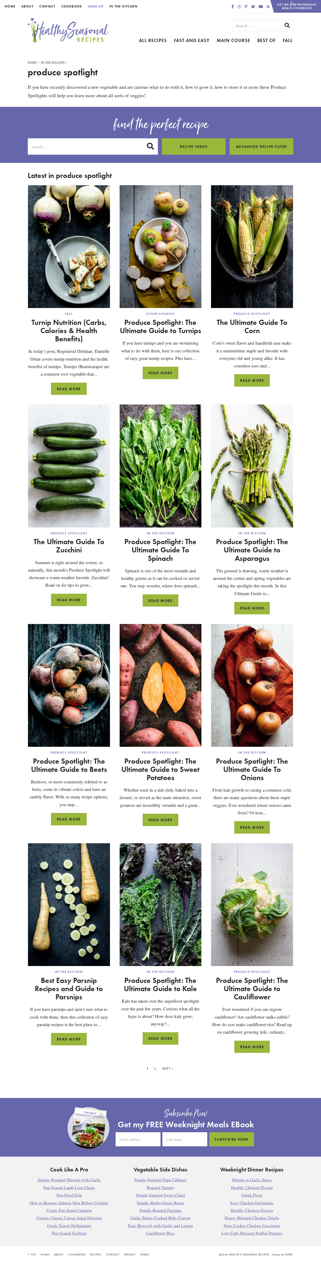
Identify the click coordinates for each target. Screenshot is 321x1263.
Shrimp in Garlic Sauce (252, 1179)
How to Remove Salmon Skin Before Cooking (69, 1202)
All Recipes (153, 40)
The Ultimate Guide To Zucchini (69, 545)
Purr (288, 1254)
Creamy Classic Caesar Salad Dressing (69, 1218)
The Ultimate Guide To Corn (252, 326)
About (27, 6)
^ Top (32, 1254)
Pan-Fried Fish (69, 1195)
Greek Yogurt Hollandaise (69, 1225)
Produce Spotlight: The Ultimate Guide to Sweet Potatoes (160, 769)
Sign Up (95, 6)
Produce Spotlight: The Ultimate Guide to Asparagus (252, 549)
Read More (71, 390)
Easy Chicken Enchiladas (252, 1202)
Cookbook (71, 6)
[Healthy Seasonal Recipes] (68, 41)
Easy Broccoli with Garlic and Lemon (160, 1225)
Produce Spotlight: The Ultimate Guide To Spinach (160, 549)
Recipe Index (193, 146)
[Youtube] (261, 6)
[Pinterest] (246, 6)
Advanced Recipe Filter (261, 146)
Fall (288, 40)
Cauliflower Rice (160, 1233)
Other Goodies (160, 314)
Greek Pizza (252, 1195)
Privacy (130, 1254)
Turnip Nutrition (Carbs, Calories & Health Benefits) (68, 330)
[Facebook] (233, 6)
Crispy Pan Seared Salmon (69, 1210)
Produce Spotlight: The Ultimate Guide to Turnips (160, 326)
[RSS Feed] (268, 6)
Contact (47, 6)
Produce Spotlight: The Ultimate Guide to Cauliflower (252, 988)
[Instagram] (239, 6)
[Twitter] (253, 6)
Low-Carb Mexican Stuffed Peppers (251, 1233)
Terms (144, 1254)
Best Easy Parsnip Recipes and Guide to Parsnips (69, 988)
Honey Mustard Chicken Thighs (252, 1218)
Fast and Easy (192, 40)
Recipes (95, 1254)
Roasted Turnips (160, 1187)
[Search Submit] (287, 25)
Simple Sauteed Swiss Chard (160, 1195)
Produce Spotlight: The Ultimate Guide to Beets (69, 765)
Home (10, 6)
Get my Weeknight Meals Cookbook (297, 5)
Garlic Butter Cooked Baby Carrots (160, 1218)
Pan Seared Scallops (69, 1233)
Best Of (266, 40)
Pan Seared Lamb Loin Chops (69, 1187)
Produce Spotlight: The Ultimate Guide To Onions (252, 769)
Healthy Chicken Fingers (252, 1210)
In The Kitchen (123, 6)
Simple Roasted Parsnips (160, 1210)
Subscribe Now (232, 1139)
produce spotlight (252, 314)
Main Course (233, 40)
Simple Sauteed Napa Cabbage (160, 1179)
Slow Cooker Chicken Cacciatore (251, 1225)
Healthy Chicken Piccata (252, 1187)
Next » (168, 1068)
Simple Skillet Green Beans (160, 1202)
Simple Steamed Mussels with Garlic (69, 1179)
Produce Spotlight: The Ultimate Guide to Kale (160, 984)
